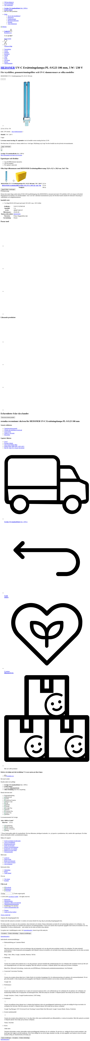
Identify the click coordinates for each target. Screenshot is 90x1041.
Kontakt (10, 22)
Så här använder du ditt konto (12, 841)
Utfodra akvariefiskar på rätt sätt (13, 430)
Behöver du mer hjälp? (10, 850)
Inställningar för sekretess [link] (11, 906)
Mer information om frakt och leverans (11, 155)
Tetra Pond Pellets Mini (10, 444)
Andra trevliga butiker (10, 912)
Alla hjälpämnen (12, 24)
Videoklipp (7, 870)
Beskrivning (5, 191)
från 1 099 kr (16, 8)
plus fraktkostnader (17, 131)
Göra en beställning (9, 842)
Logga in (6, 858)
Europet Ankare (8, 443)
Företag (6, 910)
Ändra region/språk (19, 893)
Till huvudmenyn (9, 2)
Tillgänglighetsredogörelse (11, 904)
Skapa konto (7, 38)
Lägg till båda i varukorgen (8, 189)
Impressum (7, 899)
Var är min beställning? (14, 16)
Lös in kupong (8, 864)
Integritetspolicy (5, 936)
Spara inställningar (6, 1037)
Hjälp (5, 14)
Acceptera (4, 933)
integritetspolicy (28, 930)
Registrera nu (8, 32)
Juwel (5, 441)
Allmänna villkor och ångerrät (12, 902)
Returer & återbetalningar (11, 847)
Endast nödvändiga (13, 933)
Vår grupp (7, 879)
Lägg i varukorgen (5, 146)
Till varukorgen (8, 5)
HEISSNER (8, 67)
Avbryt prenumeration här (11, 907)
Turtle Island (7, 873)
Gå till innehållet (8, 3)
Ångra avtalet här (5, 915)
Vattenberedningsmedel (10, 428)
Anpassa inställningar (25, 933)
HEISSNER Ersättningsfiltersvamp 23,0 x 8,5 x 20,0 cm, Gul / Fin (21, 185)
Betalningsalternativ (13, 20)
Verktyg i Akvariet (9, 433)
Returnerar (11, 17)
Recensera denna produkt (7, 417)
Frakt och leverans (9, 845)
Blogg (6, 871)
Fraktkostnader (12, 19)
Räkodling (7, 435)
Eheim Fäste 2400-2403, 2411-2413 (14, 446)
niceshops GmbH (13, 896)
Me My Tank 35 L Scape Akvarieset (14, 448)
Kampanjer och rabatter (10, 848)
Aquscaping (7, 431)
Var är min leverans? (10, 862)
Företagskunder (8, 852)
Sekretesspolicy (8, 901)
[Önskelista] (5, 41)
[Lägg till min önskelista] (1, 148)
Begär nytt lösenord (9, 861)
